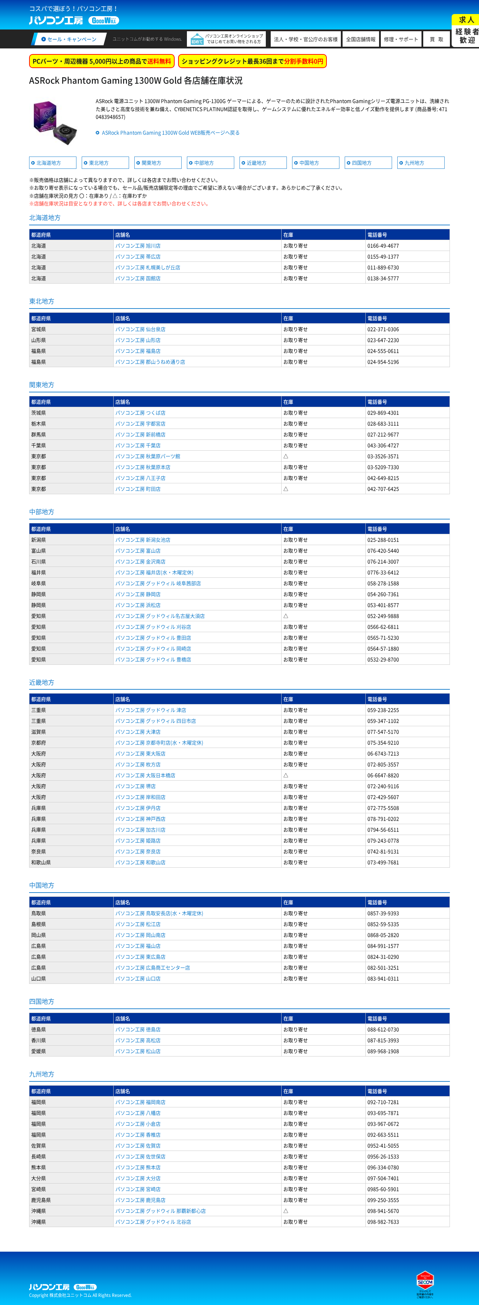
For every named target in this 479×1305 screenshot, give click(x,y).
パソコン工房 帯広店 (138, 256)
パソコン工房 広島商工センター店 (152, 967)
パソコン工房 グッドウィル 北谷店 (153, 1221)
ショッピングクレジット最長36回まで (252, 61)
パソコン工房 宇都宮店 (140, 423)
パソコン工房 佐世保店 (140, 1156)
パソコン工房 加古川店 (140, 829)
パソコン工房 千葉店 (138, 445)
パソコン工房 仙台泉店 (140, 328)
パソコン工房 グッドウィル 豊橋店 (153, 659)
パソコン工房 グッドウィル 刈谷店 (153, 626)
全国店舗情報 (361, 38)
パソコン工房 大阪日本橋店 (145, 775)
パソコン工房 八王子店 (140, 477)
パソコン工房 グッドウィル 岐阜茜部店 (158, 583)
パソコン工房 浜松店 (138, 604)
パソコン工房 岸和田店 (140, 796)
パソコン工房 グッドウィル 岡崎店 (153, 648)
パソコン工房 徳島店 (138, 1029)
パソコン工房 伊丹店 (138, 807)
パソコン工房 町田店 (138, 488)
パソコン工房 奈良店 (138, 851)
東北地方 (99, 162)
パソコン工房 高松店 (138, 1040)
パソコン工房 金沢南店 (140, 561)
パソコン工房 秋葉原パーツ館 (147, 455)
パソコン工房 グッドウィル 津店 (150, 709)
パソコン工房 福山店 (138, 945)
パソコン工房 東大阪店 (140, 753)
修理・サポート (401, 38)
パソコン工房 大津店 (138, 731)
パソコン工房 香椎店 (138, 1134)
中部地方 (204, 162)
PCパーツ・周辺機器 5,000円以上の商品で (102, 61)
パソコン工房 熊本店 (138, 1167)
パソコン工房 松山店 (138, 1050)
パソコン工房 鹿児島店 (140, 1199)
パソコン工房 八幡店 (138, 1112)
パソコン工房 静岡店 (138, 593)
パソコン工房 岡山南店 (140, 934)
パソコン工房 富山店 (138, 550)
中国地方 (309, 162)
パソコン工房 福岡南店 (140, 1101)
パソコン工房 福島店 (138, 350)
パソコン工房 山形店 (138, 339)
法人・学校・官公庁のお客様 (306, 38)
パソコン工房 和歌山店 (140, 862)
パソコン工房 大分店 (138, 1177)
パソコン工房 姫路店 (138, 840)
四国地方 (362, 162)
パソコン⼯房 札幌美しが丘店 (147, 267)
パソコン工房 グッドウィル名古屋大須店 (160, 615)
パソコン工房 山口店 (138, 978)
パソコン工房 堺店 (135, 785)
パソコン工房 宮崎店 (138, 1188)
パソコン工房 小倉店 (138, 1123)
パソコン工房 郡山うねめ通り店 (150, 361)
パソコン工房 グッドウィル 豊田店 (153, 637)
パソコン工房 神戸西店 (140, 818)
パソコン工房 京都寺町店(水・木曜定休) (159, 742)
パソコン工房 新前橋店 (140, 434)
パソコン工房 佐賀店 (138, 1145)
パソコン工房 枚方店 (138, 764)
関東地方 (151, 162)
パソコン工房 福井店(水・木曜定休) (154, 572)
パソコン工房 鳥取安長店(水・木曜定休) (159, 912)
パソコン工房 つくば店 (140, 412)
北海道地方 (48, 162)
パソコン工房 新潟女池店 (142, 539)
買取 (438, 38)
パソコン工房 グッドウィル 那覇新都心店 (160, 1210)
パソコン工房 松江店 (138, 923)
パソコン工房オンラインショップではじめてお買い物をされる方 (234, 39)
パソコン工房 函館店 (138, 277)
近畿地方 (257, 162)
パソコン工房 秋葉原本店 (142, 466)
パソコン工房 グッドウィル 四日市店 (155, 720)
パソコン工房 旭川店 (138, 245)
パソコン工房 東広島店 (140, 956)
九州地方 (414, 162)
